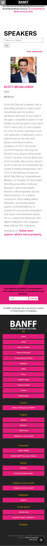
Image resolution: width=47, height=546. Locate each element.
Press (23, 374)
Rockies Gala (23, 512)
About (23, 342)
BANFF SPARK (23, 451)
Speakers (23, 425)
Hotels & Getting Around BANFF (23, 408)
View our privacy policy (36, 539)
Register (23, 500)
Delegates (23, 363)
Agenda (23, 420)
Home (23, 336)
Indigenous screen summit (23, 436)
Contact (23, 390)
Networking (23, 430)
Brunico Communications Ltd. (34, 537)
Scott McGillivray (19, 87)
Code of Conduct (23, 385)
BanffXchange (23, 396)
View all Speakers (35, 51)
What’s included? (23, 347)
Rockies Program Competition (23, 517)
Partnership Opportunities (23, 473)
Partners (23, 468)
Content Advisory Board (23, 358)
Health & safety (23, 380)
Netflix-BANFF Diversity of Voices (23, 456)
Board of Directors (23, 353)
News (23, 369)
